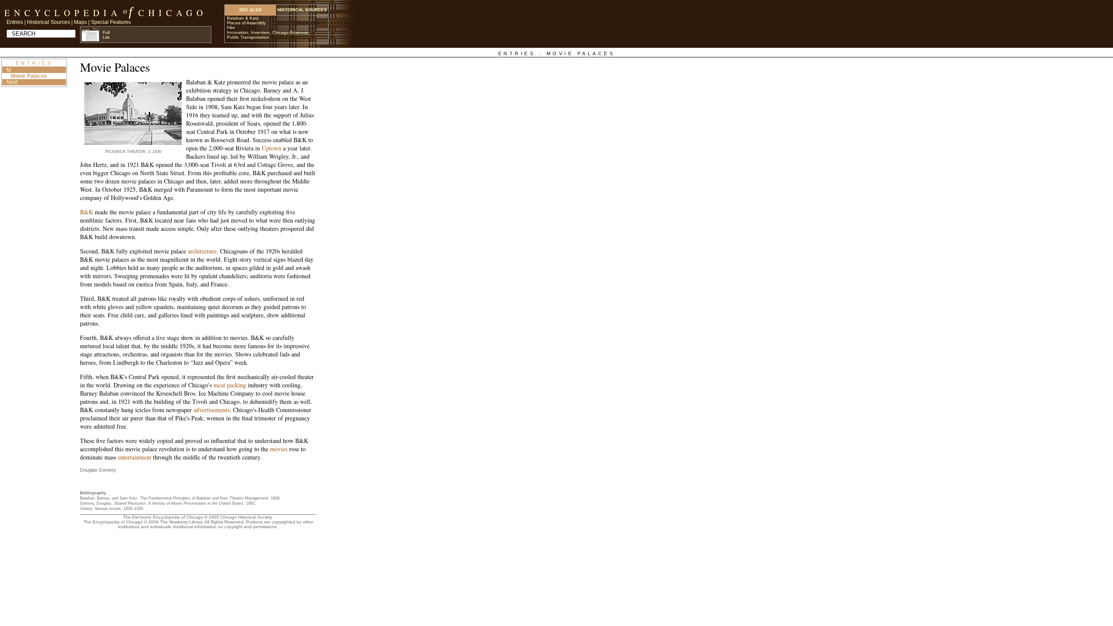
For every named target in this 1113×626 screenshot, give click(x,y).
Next (12, 82)
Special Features (111, 22)
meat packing (229, 385)
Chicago (172, 13)
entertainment (134, 457)
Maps (80, 22)
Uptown (271, 148)
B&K (86, 212)
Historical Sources (48, 22)
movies (278, 449)
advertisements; (212, 410)
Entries (15, 22)
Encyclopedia (62, 13)
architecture (202, 251)
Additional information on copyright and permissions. (225, 526)
